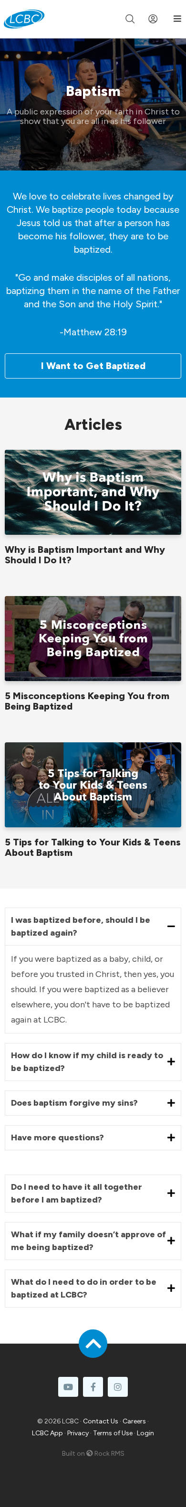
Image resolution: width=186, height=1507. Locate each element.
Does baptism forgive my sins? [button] (74, 1103)
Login (145, 1433)
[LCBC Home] (24, 19)
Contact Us (100, 1421)
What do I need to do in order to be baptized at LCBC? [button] (83, 1288)
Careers (134, 1421)
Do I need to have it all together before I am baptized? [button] (76, 1193)
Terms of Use (113, 1433)
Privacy (78, 1433)
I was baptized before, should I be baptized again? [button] (80, 926)
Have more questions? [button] (57, 1137)
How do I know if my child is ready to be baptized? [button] (87, 1061)
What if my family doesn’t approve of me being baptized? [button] (88, 1240)
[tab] (93, 926)
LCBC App (47, 1433)
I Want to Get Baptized (93, 365)
